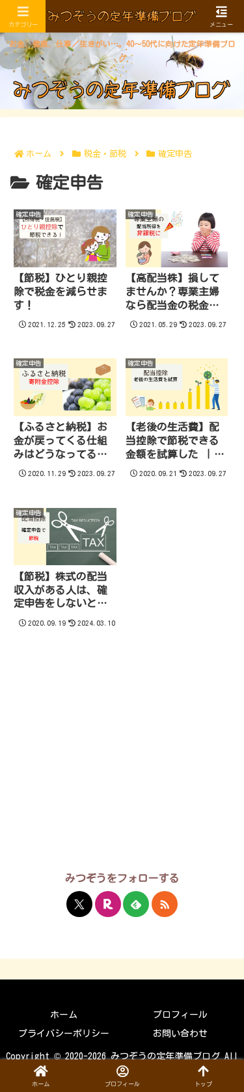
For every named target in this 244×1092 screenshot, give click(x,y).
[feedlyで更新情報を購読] (136, 904)
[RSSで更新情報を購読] (165, 904)
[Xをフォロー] (79, 904)
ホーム (63, 1014)
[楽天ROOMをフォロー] (108, 904)
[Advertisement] (122, 764)
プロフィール (180, 1014)
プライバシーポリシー (63, 1033)
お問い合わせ (180, 1033)
